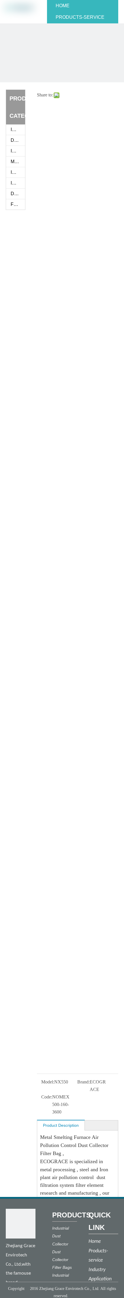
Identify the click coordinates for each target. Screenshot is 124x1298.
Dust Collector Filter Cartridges (18, 193)
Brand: (83, 1081)
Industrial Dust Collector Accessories (18, 182)
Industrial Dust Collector (18, 172)
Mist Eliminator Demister (18, 161)
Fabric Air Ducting (18, 204)
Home (95, 1241)
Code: (46, 1096)
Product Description (61, 1125)
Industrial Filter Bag (18, 129)
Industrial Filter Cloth (18, 150)
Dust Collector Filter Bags (18, 140)
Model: (47, 1081)
